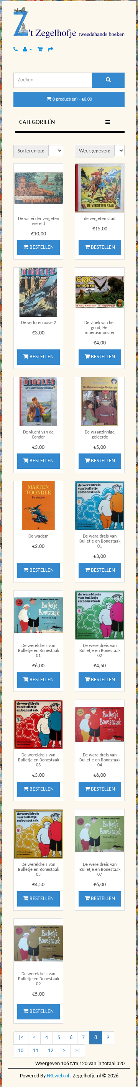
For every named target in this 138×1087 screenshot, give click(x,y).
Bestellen (41, 247)
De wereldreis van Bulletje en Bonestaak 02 (99, 651)
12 (50, 1051)
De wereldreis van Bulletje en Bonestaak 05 (38, 869)
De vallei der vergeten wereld (38, 221)
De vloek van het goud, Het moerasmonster (99, 328)
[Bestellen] (50, 49)
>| (77, 1051)
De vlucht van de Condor (38, 435)
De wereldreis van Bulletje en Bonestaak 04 (99, 760)
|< (20, 1038)
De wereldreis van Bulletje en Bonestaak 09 (38, 979)
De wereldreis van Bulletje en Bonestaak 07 (99, 869)
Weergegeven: (94, 151)
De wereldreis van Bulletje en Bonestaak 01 (99, 541)
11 (35, 1051)
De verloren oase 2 (38, 323)
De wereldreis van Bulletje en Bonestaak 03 (38, 760)
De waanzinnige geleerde (100, 435)
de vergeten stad (99, 219)
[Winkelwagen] (40, 49)
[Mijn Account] (27, 49)
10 (20, 1051)
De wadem (38, 536)
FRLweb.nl (58, 1076)
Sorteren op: (31, 151)
